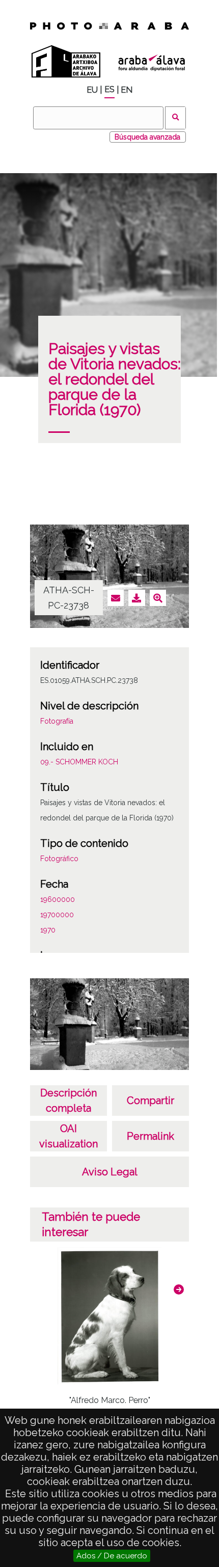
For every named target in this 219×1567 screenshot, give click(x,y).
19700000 (57, 915)
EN (126, 90)
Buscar (175, 117)
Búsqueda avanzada (147, 137)
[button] (179, 1289)
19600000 (57, 899)
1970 (48, 930)
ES (109, 89)
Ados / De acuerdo (111, 1555)
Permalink (150, 1136)
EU (92, 90)
